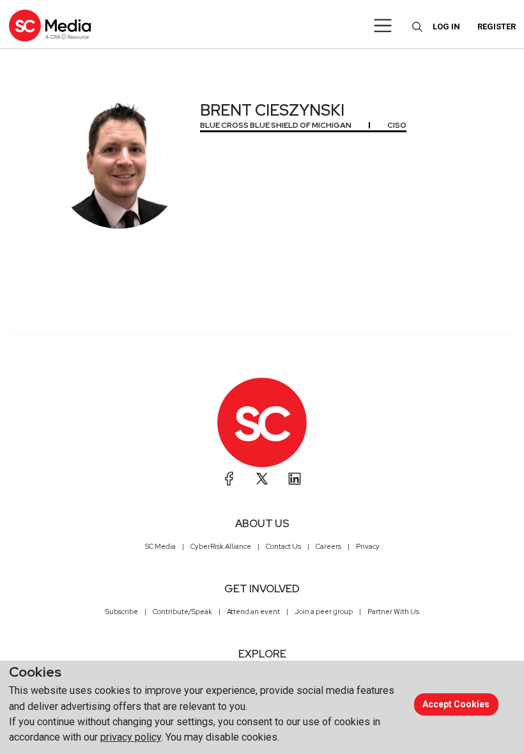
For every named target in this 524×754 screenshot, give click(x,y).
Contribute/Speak (182, 611)
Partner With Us (393, 611)
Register (496, 26)
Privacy (368, 546)
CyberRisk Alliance (220, 546)
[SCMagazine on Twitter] (262, 478)
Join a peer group (324, 611)
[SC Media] (50, 25)
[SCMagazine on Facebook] (229, 478)
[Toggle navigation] (383, 25)
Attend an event (253, 611)
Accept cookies (455, 704)
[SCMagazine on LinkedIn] (294, 478)
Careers (328, 546)
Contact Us (283, 546)
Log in (446, 26)
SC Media (160, 546)
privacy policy (130, 737)
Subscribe (121, 611)
